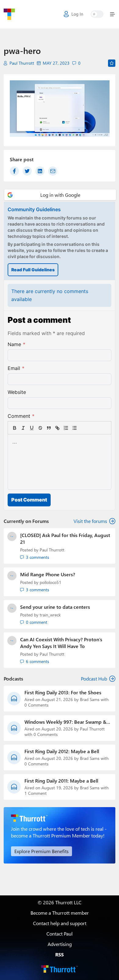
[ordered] (66, 428)
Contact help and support (59, 923)
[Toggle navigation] (111, 14)
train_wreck (50, 615)
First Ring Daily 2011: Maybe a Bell (61, 781)
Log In (77, 14)
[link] (83, 428)
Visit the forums (90, 521)
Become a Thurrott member (60, 912)
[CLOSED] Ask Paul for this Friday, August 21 (65, 538)
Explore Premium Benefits (41, 851)
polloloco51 (50, 582)
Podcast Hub (94, 678)
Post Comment (29, 500)
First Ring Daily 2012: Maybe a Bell (61, 751)
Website (17, 392)
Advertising (60, 944)
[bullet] (74, 428)
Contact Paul (59, 933)
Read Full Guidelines (33, 269)
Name (16, 344)
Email (16, 368)
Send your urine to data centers (55, 607)
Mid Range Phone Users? (47, 574)
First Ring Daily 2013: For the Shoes (62, 692)
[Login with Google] (60, 194)
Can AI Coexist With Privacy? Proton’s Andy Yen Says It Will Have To (61, 642)
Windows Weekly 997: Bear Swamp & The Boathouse (65, 722)
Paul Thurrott (21, 63)
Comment (21, 416)
